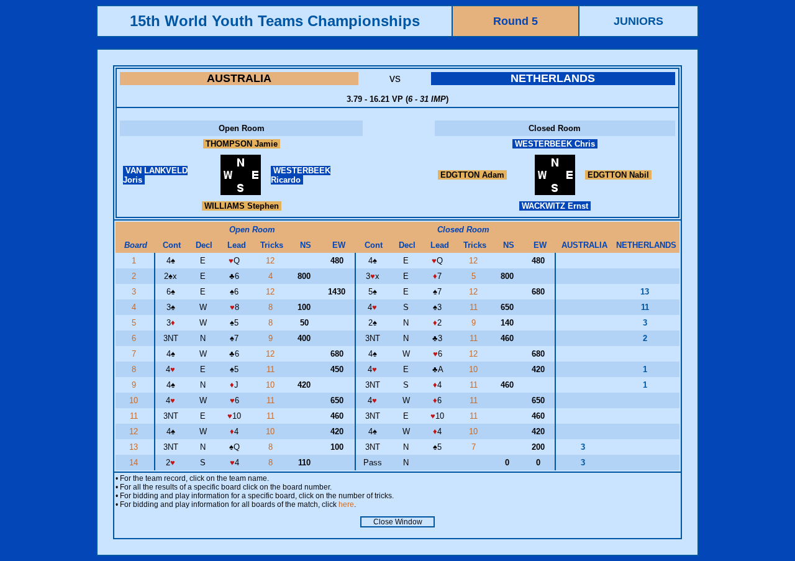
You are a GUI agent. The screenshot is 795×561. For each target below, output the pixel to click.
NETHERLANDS (553, 78)
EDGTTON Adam (472, 175)
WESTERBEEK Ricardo (300, 175)
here (346, 504)
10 (474, 369)
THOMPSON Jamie (241, 143)
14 (134, 462)
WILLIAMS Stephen (241, 206)
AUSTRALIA (239, 78)
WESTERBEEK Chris (554, 143)
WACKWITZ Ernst (555, 206)
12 (271, 260)
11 (475, 307)
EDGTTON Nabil (618, 175)
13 (134, 447)
